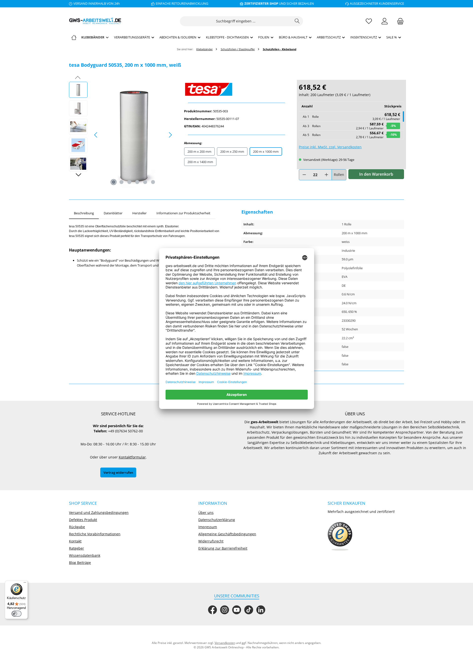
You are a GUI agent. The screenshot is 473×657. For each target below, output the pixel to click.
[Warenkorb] (399, 21)
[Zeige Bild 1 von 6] (114, 182)
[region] (121, 135)
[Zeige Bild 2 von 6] (121, 182)
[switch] (16, 614)
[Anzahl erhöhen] (326, 174)
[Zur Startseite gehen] (96, 21)
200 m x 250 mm (232, 151)
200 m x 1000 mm (266, 151)
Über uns (206, 512)
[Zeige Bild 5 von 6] (145, 182)
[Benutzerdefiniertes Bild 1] (340, 536)
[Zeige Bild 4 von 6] (137, 182)
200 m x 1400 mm (200, 162)
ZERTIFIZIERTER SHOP (261, 3)
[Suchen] (297, 21)
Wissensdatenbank (84, 555)
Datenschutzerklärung (216, 519)
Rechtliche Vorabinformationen (94, 534)
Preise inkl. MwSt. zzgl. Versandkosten (330, 147)
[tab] (84, 213)
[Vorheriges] (96, 135)
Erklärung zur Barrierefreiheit (222, 548)
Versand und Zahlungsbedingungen (99, 512)
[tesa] (236, 89)
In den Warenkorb (376, 174)
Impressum (207, 526)
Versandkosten (225, 643)
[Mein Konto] (384, 21)
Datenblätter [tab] (113, 213)
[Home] (74, 37)
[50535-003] (133, 135)
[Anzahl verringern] (304, 174)
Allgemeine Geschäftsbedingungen (227, 534)
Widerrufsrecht (210, 541)
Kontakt (75, 541)
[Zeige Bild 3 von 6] (129, 182)
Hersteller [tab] (139, 213)
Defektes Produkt (83, 519)
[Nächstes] (170, 135)
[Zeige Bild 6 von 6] (153, 182)
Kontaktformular (132, 457)
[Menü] (25, 584)
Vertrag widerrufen (118, 472)
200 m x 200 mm (199, 151)
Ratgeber (76, 548)
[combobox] (236, 21)
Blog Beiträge (80, 562)
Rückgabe (77, 526)
